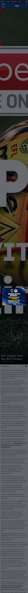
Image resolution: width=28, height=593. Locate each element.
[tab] (25, 287)
